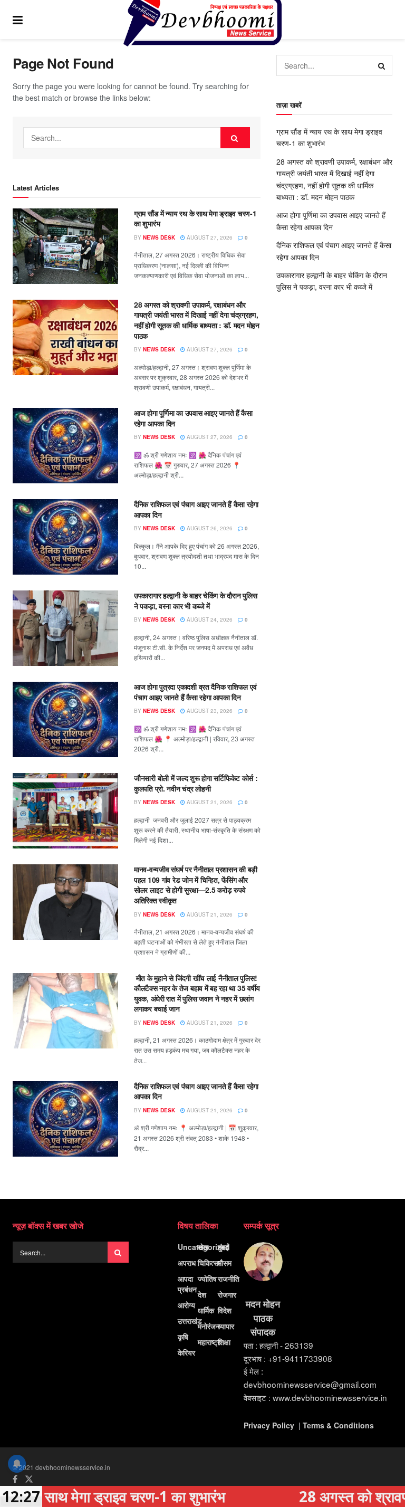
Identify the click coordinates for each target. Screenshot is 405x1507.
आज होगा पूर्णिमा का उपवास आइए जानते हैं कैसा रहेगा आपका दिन (193, 417)
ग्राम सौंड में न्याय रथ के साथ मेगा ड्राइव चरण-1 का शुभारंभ (195, 218)
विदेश (225, 1310)
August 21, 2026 (209, 802)
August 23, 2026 (209, 710)
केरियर (186, 1352)
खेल (203, 1247)
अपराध (187, 1262)
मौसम (225, 1262)
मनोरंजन (209, 1326)
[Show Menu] (18, 19)
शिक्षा (224, 1342)
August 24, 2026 (209, 619)
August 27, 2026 (209, 237)
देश (202, 1294)
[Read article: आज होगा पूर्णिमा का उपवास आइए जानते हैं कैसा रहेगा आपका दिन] (65, 445)
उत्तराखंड (190, 1320)
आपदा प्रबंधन (187, 1283)
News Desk (159, 237)
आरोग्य (186, 1305)
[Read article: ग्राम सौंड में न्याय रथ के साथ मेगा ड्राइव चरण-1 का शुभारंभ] (65, 246)
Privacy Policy (269, 1425)
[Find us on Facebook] (15, 1479)
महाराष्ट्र (209, 1342)
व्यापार (226, 1326)
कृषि (183, 1336)
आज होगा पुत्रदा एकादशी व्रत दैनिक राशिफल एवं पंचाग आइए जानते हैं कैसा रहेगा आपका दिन (195, 691)
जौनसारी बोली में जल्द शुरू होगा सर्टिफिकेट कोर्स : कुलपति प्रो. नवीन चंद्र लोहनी (196, 783)
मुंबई (223, 1247)
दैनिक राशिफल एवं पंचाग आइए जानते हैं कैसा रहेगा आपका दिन (196, 509)
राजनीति (228, 1278)
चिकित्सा (209, 1262)
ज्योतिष (207, 1278)
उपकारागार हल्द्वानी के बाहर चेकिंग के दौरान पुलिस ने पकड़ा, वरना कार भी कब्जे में (195, 600)
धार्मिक (206, 1310)
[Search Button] (387, 19)
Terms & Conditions (338, 1425)
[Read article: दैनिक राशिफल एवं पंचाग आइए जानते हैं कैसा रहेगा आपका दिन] (65, 537)
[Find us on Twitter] (29, 1479)
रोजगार (227, 1294)
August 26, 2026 (209, 528)
